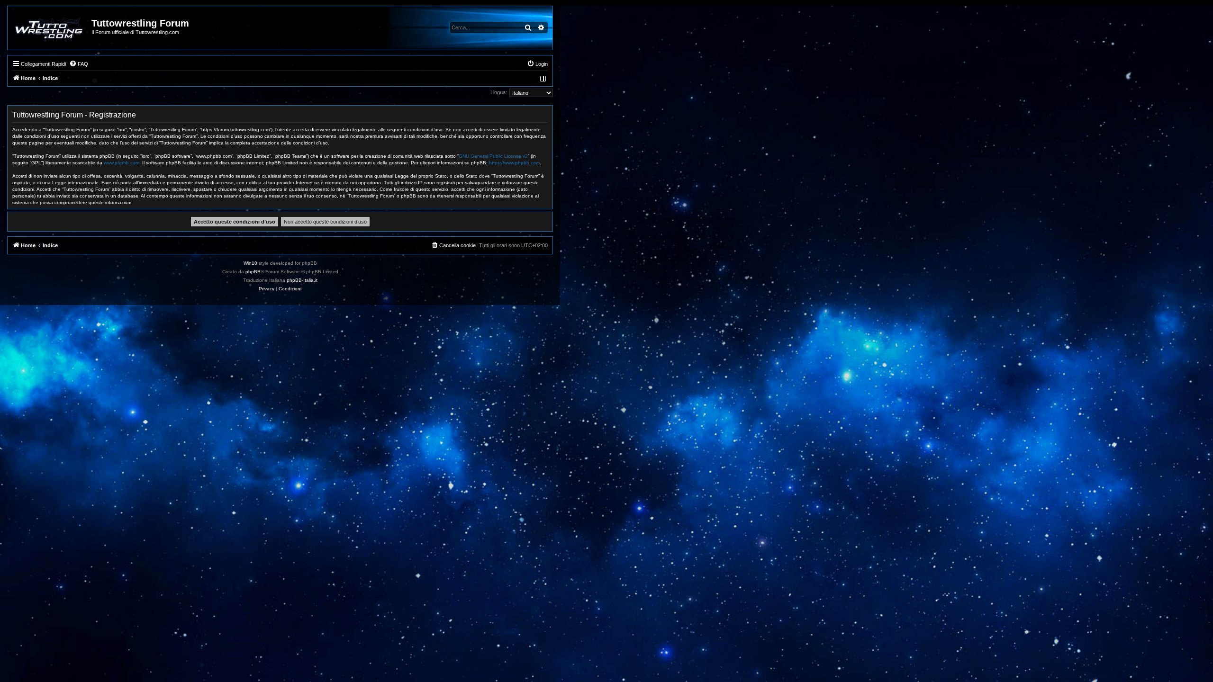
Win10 (250, 263)
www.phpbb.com (121, 162)
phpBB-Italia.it (302, 280)
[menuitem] (78, 64)
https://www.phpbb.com (514, 162)
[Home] (50, 28)
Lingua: (498, 92)
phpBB (253, 271)
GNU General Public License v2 (493, 156)
